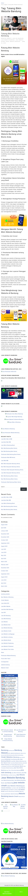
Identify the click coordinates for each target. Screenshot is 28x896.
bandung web (11, 750)
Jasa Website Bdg (8, 782)
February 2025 (4, 564)
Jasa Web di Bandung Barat (8, 445)
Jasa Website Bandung (8, 39)
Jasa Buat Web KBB (6, 442)
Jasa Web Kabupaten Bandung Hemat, (10, 472)
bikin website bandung (13, 753)
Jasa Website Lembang (7, 637)
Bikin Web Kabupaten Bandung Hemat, (10, 463)
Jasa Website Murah (6, 640)
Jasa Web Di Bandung (16, 772)
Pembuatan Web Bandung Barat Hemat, (11, 454)
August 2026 (4, 524)
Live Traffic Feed (9, 675)
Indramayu (8, 759)
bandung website (6, 38)
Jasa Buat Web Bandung (7, 609)
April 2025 (3, 558)
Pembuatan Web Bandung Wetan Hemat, (11, 482)
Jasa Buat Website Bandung (16, 762)
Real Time (9, 712)
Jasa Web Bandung (6, 618)
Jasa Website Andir (5, 624)
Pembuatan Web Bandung (9, 791)
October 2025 (4, 540)
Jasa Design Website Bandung (15, 764)
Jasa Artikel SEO (5, 603)
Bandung (4, 750)
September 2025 (5, 543)
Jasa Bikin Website (5, 606)
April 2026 (3, 527)
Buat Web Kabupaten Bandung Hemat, (10, 466)
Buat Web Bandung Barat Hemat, (9, 451)
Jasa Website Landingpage (7, 634)
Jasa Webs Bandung (12, 775)
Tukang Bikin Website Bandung (10, 35)
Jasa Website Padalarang (7, 643)
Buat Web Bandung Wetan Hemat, (9, 479)
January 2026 (4, 530)
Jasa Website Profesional (7, 646)
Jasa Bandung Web (15, 759)
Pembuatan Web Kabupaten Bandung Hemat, (12, 469)
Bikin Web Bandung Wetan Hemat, (9, 476)
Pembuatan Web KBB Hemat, (8, 457)
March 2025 (4, 561)
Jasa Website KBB (14, 787)
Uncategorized (4, 661)
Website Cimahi (5, 667)
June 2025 (3, 552)
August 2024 (4, 577)
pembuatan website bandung (11, 793)
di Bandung (15, 757)
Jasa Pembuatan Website (17, 766)
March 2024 (4, 586)
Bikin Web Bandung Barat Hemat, (9, 448)
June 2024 (3, 580)
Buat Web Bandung (9, 755)
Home (2, 3)
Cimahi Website (5, 600)
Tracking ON (14, 712)
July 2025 (3, 549)
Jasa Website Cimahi (6, 631)
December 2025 (5, 533)
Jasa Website (4, 621)
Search (3, 486)
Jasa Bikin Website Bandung (17, 761)
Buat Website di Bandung (7, 597)
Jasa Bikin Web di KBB (6, 439)
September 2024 (5, 574)
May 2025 (3, 555)
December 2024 (5, 567)
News (7, 41)
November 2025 (5, 537)
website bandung (15, 41)
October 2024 (4, 570)
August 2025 (4, 546)
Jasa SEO (3, 612)
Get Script (5, 712)
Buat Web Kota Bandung (18, 755)
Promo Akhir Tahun (5, 658)
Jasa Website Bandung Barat (7, 780)
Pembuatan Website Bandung (8, 655)
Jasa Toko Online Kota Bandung (13, 770)
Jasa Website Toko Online (7, 649)
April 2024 (3, 583)
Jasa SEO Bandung (17, 38)
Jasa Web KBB (4, 460)
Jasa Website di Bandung (14, 786)
